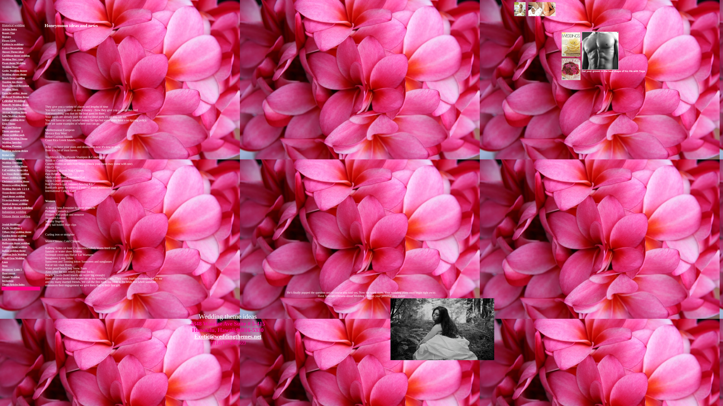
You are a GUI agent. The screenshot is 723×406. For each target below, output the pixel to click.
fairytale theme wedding (17, 207)
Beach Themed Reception (15, 85)
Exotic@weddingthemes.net (227, 336)
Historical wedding (13, 25)
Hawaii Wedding (11, 277)
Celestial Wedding (13, 100)
